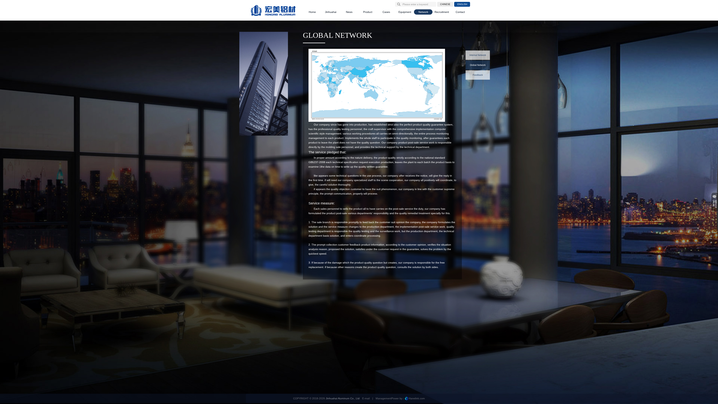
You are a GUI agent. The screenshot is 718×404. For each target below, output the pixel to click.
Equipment (404, 11)
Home (312, 11)
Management (383, 398)
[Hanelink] (406, 398)
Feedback (478, 75)
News (349, 11)
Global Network (478, 65)
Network (423, 11)
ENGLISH (462, 4)
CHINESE (445, 4)
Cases (386, 11)
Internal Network (478, 55)
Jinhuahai (330, 11)
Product (367, 11)
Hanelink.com (417, 398)
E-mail (366, 398)
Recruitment (442, 11)
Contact (460, 11)
